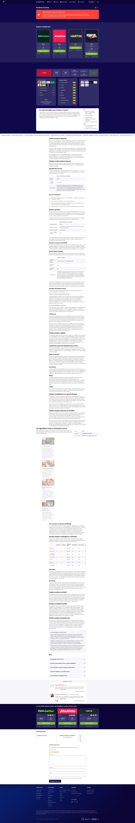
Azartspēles (73, 1)
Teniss (61, 800)
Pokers (49, 793)
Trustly (52, 551)
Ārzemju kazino (39, 790)
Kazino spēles (64, 1)
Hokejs (61, 793)
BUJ (133, 135)
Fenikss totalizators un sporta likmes (41, 135)
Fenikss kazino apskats (6, 135)
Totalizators (81, 1)
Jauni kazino (38, 791)
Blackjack (50, 797)
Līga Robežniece (59, 685)
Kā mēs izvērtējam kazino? (77, 793)
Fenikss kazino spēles (28, 135)
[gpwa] (98, 819)
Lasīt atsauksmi (47, 53)
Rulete (49, 798)
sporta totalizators (65, 396)
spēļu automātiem (73, 356)
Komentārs (51, 754)
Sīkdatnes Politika (90, 791)
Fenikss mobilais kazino (114, 135)
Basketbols (62, 797)
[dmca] (88, 819)
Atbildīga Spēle (74, 791)
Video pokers (50, 795)
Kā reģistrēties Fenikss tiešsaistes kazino (73, 135)
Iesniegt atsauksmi (55, 781)
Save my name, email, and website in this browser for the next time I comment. (67, 778)
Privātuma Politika (90, 790)
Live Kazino (38, 798)
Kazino (50, 1)
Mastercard (52, 549)
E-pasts (50, 772)
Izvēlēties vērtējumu (53, 749)
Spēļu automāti (51, 791)
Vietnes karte (89, 793)
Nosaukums (51, 767)
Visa (52, 547)
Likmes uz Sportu (63, 791)
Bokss (61, 798)
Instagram (51, 628)
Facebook (79, 627)
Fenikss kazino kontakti (103, 135)
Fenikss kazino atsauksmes (125, 135)
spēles (67, 338)
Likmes (56, 399)
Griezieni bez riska (52, 211)
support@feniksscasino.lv (46, 102)
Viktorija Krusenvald (60, 694)
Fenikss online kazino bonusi (17, 135)
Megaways (50, 800)
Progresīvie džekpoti (52, 802)
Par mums (73, 790)
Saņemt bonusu (43, 51)
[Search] (89, 1)
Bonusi (56, 1)
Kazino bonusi (39, 793)
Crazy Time (50, 805)
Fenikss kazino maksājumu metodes (90, 135)
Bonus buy (50, 804)
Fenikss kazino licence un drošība (57, 135)
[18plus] (82, 819)
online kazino (56, 112)
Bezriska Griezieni (39, 795)
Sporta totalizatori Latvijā (65, 790)
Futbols (61, 795)
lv (97, 2)
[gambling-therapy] (94, 819)
